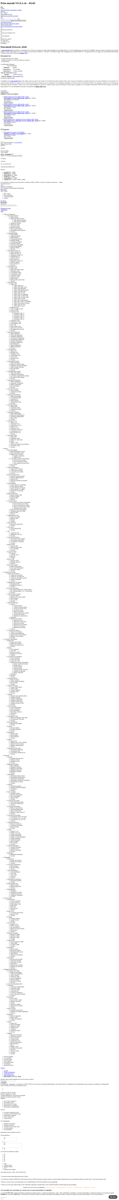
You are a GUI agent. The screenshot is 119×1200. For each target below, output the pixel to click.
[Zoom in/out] (6, 1197)
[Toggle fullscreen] (4, 1197)
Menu (2, 211)
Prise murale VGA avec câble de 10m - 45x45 (16, 98)
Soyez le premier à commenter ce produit (11, 10)
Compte (3, 1068)
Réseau (93, 1187)
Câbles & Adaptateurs (9, 1072)
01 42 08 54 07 (18, 142)
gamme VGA (23, 53)
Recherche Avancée (6, 208)
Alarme (70, 1187)
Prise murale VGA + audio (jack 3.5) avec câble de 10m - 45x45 (21, 120)
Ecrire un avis (4, 92)
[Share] (3, 1197)
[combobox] (8, 205)
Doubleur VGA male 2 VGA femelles (14, 133)
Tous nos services (50, 1187)
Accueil (6, 1070)
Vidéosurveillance (61, 1187)
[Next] (3, 128)
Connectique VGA (9, 1073)
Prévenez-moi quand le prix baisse (9, 16)
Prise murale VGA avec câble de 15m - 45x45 (16, 113)
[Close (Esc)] (1, 1197)
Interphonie (87, 1187)
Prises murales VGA (18, 76)
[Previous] (1, 128)
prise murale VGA (7, 50)
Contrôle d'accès (78, 1187)
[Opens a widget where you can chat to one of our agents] (112, 1197)
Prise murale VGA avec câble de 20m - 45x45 (16, 105)
